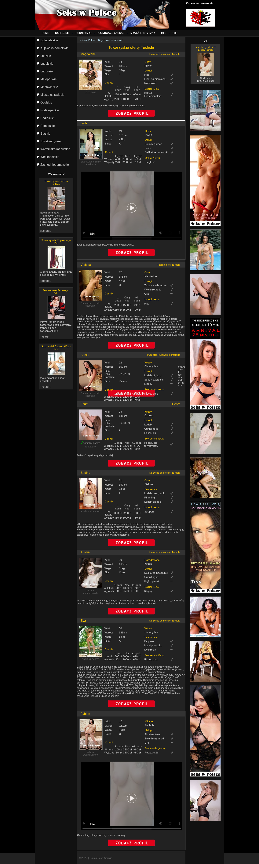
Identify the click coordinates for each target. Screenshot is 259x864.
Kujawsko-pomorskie (110, 40)
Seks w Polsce (87, 40)
